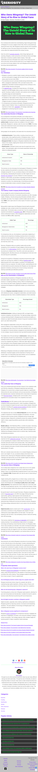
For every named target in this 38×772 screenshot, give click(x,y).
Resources (5, 764)
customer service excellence (20, 407)
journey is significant (11, 613)
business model (27, 260)
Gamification (4, 702)
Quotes (2, 704)
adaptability (17, 106)
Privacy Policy (32, 762)
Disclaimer (32, 765)
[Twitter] (16, 660)
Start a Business (5, 706)
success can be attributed (12, 570)
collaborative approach (15, 438)
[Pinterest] (19, 660)
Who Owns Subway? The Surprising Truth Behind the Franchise (20, 112)
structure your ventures (6, 175)
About (5, 760)
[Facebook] (13, 660)
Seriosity (5, 758)
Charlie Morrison (5, 401)
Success (3, 711)
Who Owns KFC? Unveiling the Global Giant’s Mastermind (19, 463)
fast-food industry (8, 395)
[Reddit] (24, 660)
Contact (5, 762)
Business (12, 19)
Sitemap (5, 766)
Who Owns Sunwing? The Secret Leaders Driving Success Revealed (17, 625)
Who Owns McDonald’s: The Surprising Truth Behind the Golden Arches (17, 634)
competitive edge (18, 211)
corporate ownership (14, 54)
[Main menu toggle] (36, 3)
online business (12, 249)
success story (27, 508)
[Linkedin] (22, 660)
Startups (3, 708)
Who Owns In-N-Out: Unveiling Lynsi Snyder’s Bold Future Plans (21, 273)
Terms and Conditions (32, 764)
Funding (3, 699)
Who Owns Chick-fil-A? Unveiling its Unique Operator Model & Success (17, 630)
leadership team (8, 88)
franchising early (9, 494)
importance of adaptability (21, 520)
